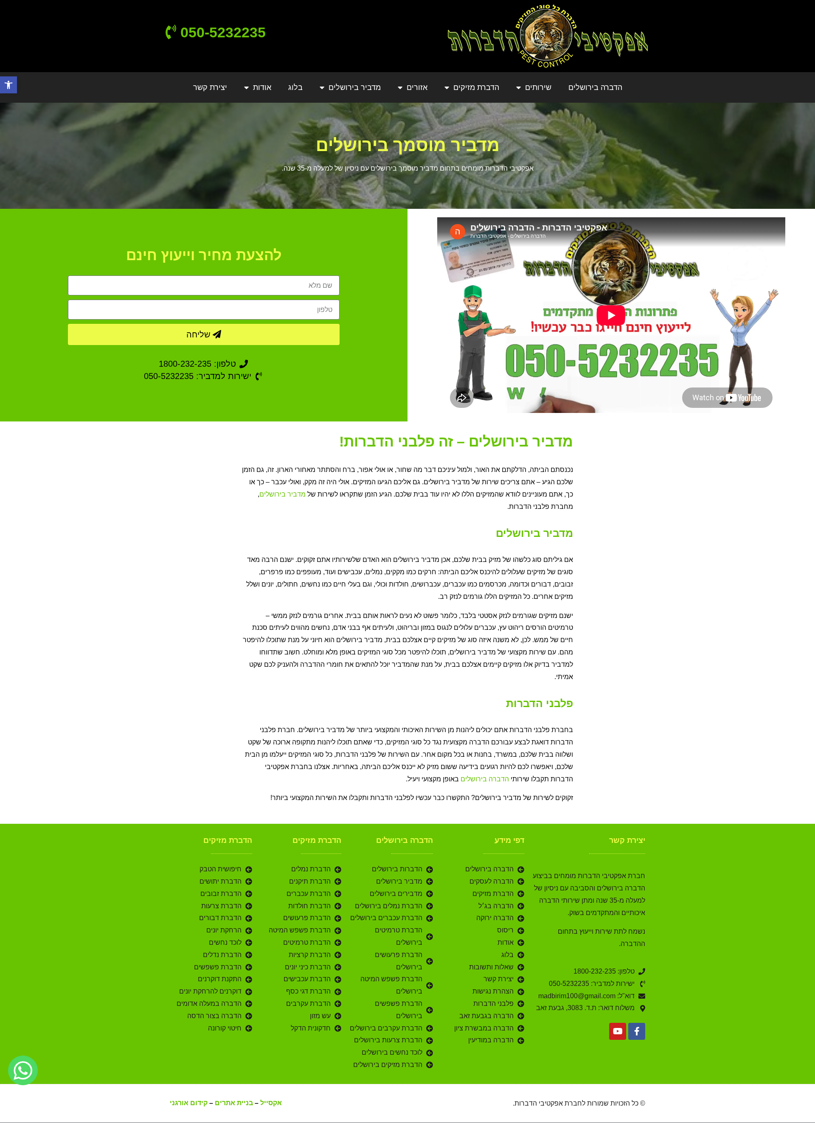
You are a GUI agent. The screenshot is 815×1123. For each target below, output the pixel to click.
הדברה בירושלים (595, 87)
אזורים (417, 87)
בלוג (295, 87)
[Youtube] (617, 1031)
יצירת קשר (210, 87)
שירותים (538, 87)
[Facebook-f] (636, 1031)
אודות (262, 87)
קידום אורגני (189, 1102)
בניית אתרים (234, 1102)
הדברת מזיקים (476, 87)
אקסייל (271, 1102)
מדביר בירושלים (355, 87)
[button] (8, 84)
